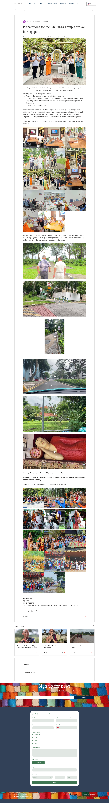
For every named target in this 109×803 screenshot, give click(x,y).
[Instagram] (73, 794)
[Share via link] (36, 611)
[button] (92, 10)
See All (93, 626)
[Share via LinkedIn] (32, 611)
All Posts (16, 10)
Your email (18, 694)
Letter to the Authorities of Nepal (80, 646)
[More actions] (85, 22)
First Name (35, 717)
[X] (77, 794)
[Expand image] (33, 137)
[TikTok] (70, 794)
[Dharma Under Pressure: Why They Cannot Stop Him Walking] (27, 636)
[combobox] (54, 769)
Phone (58, 725)
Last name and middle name (63, 717)
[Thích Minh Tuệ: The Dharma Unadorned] (54, 636)
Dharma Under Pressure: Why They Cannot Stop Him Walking (27, 646)
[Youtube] (64, 794)
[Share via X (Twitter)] (28, 611)
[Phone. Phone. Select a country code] (58, 728)
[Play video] (54, 261)
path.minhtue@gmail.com (24, 796)
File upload (35, 759)
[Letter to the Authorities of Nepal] (82, 636)
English (25, 10)
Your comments (36, 747)
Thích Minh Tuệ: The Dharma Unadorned (53, 646)
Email (34, 725)
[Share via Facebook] (24, 611)
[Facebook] (67, 794)
